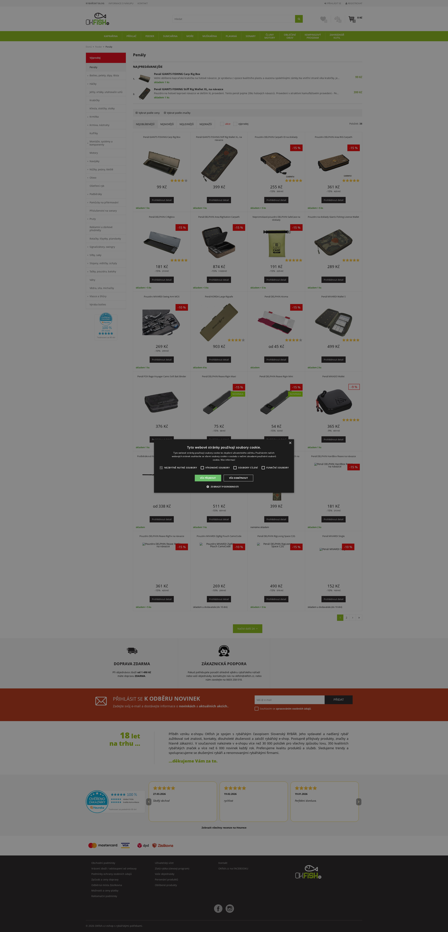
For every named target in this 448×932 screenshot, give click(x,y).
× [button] (290, 443)
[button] (224, 486)
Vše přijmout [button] (208, 477)
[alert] (224, 466)
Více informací (228, 459)
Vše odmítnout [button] (238, 477)
